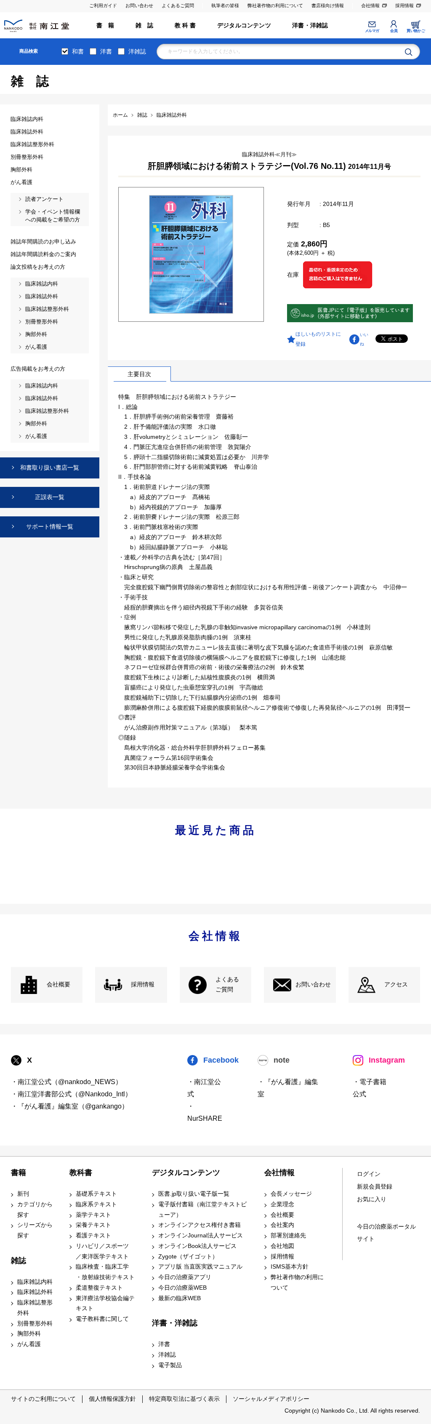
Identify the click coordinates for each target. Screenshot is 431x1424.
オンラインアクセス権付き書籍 (199, 1225)
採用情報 (404, 5)
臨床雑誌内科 (35, 1282)
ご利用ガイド (103, 5)
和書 (78, 51)
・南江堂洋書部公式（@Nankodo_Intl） (71, 1094)
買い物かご (416, 31)
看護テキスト (93, 1235)
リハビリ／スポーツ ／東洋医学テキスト (102, 1251)
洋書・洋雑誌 (310, 25)
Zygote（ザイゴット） (188, 1256)
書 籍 (105, 25)
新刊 (23, 1194)
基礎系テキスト (96, 1194)
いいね (364, 339)
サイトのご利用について (43, 1398)
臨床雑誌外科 (35, 1292)
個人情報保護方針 (112, 1398)
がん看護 (29, 1344)
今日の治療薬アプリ (184, 1277)
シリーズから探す (35, 1230)
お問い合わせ (139, 5)
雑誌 (18, 1260)
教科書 (80, 1172)
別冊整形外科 (35, 1323)
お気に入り (371, 1199)
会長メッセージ (291, 1194)
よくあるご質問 (178, 5)
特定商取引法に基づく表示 (184, 1398)
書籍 (18, 1172)
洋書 (106, 51)
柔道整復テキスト (99, 1288)
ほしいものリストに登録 (318, 339)
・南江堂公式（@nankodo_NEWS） (66, 1081)
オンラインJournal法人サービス (200, 1235)
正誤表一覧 (49, 497)
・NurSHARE (204, 1112)
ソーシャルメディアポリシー (271, 1398)
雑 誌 (145, 25)
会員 (393, 31)
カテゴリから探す (35, 1209)
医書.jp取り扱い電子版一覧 (193, 1194)
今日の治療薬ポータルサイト (386, 1233)
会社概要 (58, 984)
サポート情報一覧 (49, 526)
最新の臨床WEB (179, 1298)
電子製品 (170, 1365)
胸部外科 (29, 1333)
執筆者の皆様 (225, 5)
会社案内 (282, 1225)
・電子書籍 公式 (369, 1088)
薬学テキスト (93, 1215)
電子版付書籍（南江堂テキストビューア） (202, 1209)
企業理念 (282, 1204)
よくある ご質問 (227, 984)
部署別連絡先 (288, 1235)
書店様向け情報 (327, 5)
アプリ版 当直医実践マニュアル (200, 1267)
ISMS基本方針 (290, 1267)
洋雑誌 (137, 51)
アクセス (396, 984)
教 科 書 (185, 25)
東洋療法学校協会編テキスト (105, 1303)
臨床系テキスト (96, 1204)
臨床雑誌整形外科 (35, 1307)
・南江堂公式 (204, 1088)
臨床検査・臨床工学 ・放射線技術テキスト (105, 1272)
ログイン (368, 1174)
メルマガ (372, 31)
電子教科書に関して (102, 1319)
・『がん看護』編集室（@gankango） (69, 1106)
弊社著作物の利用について (275, 5)
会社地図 (282, 1246)
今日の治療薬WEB (182, 1288)
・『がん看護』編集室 (288, 1088)
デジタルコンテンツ (244, 25)
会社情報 (370, 5)
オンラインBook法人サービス (197, 1246)
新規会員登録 (374, 1187)
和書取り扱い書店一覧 (49, 467)
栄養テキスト (93, 1225)
